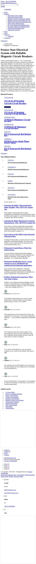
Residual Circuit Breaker (12, 398)
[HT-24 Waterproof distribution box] (11, 188)
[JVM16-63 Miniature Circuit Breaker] (9, 117)
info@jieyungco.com (10, 458)
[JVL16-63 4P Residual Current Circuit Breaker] (8, 97)
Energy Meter (4, 476)
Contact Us (7, 38)
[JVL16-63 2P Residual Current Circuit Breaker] (8, 110)
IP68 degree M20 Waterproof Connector (19, 183)
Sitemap (30, 472)
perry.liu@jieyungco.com (11, 493)
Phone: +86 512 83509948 (8, 1)
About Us (7, 34)
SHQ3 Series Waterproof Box (16, 23)
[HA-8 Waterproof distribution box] (7, 146)
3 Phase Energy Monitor (12, 402)
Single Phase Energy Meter (15, 15)
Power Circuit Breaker (12, 395)
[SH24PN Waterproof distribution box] (12, 167)
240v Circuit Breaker (11, 405)
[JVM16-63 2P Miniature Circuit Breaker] (8, 124)
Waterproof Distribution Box (9, 475)
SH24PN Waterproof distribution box (18, 169)
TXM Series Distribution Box (16, 28)
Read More (7, 107)
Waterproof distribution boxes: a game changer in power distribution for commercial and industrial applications (18, 263)
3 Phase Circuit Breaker (12, 397)
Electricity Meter (18, 476)
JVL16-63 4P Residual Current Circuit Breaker (15, 102)
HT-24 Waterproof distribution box (18, 190)
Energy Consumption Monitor (14, 394)
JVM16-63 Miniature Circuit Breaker (17, 120)
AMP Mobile (4, 473)
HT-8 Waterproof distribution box (17, 135)
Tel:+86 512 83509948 (10, 461)
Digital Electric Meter (11, 403)
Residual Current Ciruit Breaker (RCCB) (19, 20)
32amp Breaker (10, 408)
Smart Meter (9, 406)
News (5, 31)
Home (6, 12)
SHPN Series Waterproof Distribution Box (19, 22)
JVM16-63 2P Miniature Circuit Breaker (15, 128)
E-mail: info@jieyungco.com (9, 3)
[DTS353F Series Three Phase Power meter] (12, 194)
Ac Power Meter (10, 392)
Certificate (10, 36)
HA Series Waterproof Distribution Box (19, 27)
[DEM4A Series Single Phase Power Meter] (8, 139)
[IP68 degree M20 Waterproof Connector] (10, 181)
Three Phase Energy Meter (15, 17)
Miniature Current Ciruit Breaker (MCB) (19, 19)
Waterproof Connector (14, 30)
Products (6, 14)
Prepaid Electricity (30, 475)
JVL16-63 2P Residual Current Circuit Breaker (15, 113)
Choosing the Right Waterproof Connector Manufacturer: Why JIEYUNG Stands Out (19, 222)
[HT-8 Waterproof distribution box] (7, 132)
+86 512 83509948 (9, 506)
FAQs (6, 33)
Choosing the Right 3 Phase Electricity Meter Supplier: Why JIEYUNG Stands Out (18, 207)
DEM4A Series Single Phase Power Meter (16, 142)
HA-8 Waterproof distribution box (17, 149)
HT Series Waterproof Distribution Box (18, 25)
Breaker (11, 476)
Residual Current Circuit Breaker (15, 400)
